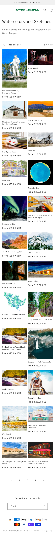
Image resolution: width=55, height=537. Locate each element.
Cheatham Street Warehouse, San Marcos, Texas (13, 123)
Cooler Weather (8, 389)
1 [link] (11, 480)
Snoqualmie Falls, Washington (40, 362)
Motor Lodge (33, 281)
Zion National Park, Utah (12, 252)
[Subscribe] (44, 506)
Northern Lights (8, 224)
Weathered (6, 434)
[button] (3, 10)
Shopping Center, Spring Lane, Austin (14, 462)
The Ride (31, 150)
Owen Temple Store (16, 531)
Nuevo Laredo (33, 68)
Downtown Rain (8, 283)
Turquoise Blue (34, 188)
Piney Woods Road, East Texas (40, 319)
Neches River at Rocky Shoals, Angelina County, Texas (14, 348)
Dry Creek (6, 180)
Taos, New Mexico (35, 120)
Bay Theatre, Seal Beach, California (38, 426)
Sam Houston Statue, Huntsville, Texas (10, 91)
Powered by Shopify (31, 531)
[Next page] (43, 480)
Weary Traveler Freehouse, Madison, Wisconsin (38, 462)
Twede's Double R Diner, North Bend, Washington (40, 216)
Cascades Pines (34, 253)
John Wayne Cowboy (36, 398)
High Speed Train (9, 152)
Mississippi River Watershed (13, 314)
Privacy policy (47, 531)
